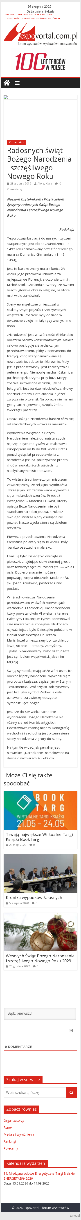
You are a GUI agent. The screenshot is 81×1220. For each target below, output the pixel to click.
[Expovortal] (6, 83)
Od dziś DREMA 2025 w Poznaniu (29, 16)
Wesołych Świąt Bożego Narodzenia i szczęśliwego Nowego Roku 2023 (40, 958)
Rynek (8, 1127)
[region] (40, 61)
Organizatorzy (14, 1120)
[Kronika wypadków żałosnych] (40, 857)
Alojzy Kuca (45, 183)
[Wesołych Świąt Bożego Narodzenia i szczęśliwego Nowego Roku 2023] (40, 915)
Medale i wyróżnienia (19, 1134)
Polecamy (11, 1148)
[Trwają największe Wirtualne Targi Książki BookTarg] (40, 793)
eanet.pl (75, 1216)
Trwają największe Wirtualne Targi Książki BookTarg (39, 837)
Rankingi (10, 1141)
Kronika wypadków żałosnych (34, 897)
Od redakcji (16, 142)
